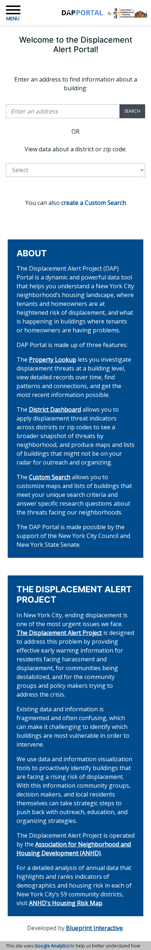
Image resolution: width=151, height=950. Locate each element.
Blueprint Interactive (94, 928)
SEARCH (132, 111)
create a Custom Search (93, 203)
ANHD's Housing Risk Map (65, 903)
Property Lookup (52, 359)
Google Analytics (51, 946)
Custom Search (49, 477)
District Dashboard (55, 409)
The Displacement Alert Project (59, 633)
